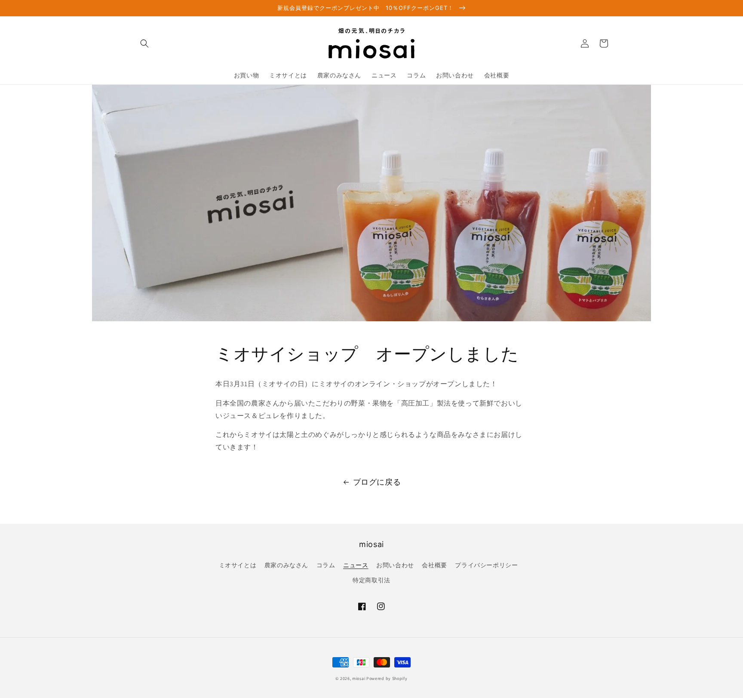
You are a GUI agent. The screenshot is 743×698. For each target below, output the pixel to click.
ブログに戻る (377, 482)
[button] (144, 43)
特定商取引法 (371, 580)
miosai (358, 678)
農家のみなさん (286, 565)
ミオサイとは (238, 565)
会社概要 (434, 565)
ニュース (355, 565)
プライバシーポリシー (486, 565)
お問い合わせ (395, 565)
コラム (325, 565)
